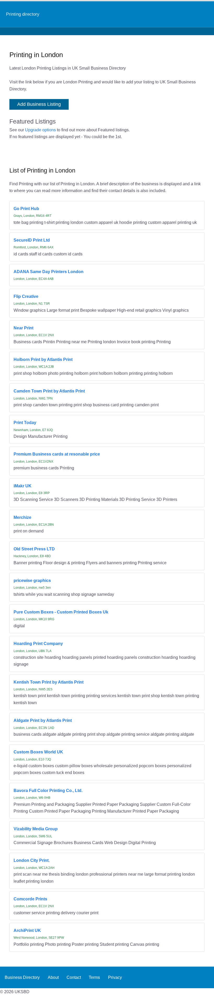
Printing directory (22, 14)
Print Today (25, 422)
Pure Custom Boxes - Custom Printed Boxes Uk (61, 612)
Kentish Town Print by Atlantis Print (49, 682)
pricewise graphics (32, 580)
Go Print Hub (26, 208)
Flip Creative (26, 296)
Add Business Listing (39, 104)
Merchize (22, 517)
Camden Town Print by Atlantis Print (49, 391)
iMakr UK (23, 485)
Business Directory (22, 977)
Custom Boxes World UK (38, 752)
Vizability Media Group (36, 828)
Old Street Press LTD (34, 548)
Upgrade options (40, 129)
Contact (74, 977)
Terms (94, 977)
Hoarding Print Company (38, 643)
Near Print (23, 327)
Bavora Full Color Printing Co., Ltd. (48, 790)
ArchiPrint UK (27, 930)
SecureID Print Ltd (32, 240)
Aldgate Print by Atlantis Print (43, 720)
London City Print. (32, 860)
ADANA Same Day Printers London (49, 271)
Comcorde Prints (30, 898)
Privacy (115, 977)
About (53, 977)
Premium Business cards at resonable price (57, 454)
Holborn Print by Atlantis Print (43, 359)
